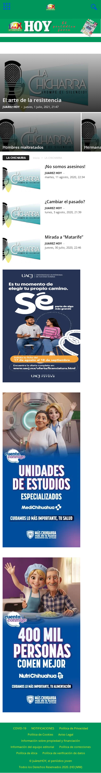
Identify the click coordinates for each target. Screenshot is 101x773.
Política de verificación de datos (63, 753)
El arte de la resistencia (32, 100)
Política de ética (26, 753)
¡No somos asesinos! (65, 166)
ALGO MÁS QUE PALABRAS (60, 48)
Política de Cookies (40, 734)
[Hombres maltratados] (40, 139)
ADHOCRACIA (33, 48)
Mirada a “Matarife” (64, 237)
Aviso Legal (65, 734)
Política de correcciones (75, 747)
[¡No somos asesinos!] (22, 178)
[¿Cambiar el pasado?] (22, 213)
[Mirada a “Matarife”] (22, 248)
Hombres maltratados (23, 147)
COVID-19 (19, 728)
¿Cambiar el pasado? (65, 201)
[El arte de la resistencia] (50, 83)
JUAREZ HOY (11, 107)
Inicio (36, 158)
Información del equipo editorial (32, 747)
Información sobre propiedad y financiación (50, 741)
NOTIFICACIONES (42, 728)
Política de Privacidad (73, 728)
